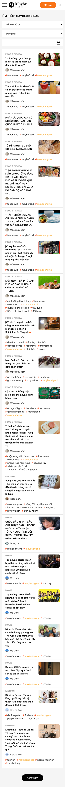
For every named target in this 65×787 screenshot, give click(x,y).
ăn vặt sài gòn (14, 408)
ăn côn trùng (14, 377)
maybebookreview (32, 507)
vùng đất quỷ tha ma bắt (39, 504)
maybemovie (14, 583)
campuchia (30, 377)
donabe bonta (14, 345)
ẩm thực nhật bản (37, 342)
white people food (17, 466)
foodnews (12, 75)
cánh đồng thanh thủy (19, 301)
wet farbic (33, 718)
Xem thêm (32, 777)
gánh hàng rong (15, 411)
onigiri (42, 349)
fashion (29, 715)
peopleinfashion (15, 718)
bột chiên (31, 408)
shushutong (13, 763)
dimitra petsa (14, 715)
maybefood (28, 75)
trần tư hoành (31, 510)
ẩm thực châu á (15, 342)
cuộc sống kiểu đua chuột (20, 456)
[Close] (54, 42)
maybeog (50, 507)
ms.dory (47, 583)
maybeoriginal (44, 75)
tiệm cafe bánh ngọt (18, 311)
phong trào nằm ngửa (18, 462)
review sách (13, 510)
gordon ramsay (15, 380)
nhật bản (30, 349)
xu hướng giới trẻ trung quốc (22, 469)
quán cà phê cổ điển (18, 307)
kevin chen (13, 507)
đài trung (37, 311)
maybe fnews (14, 548)
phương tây (40, 462)
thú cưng (37, 307)
